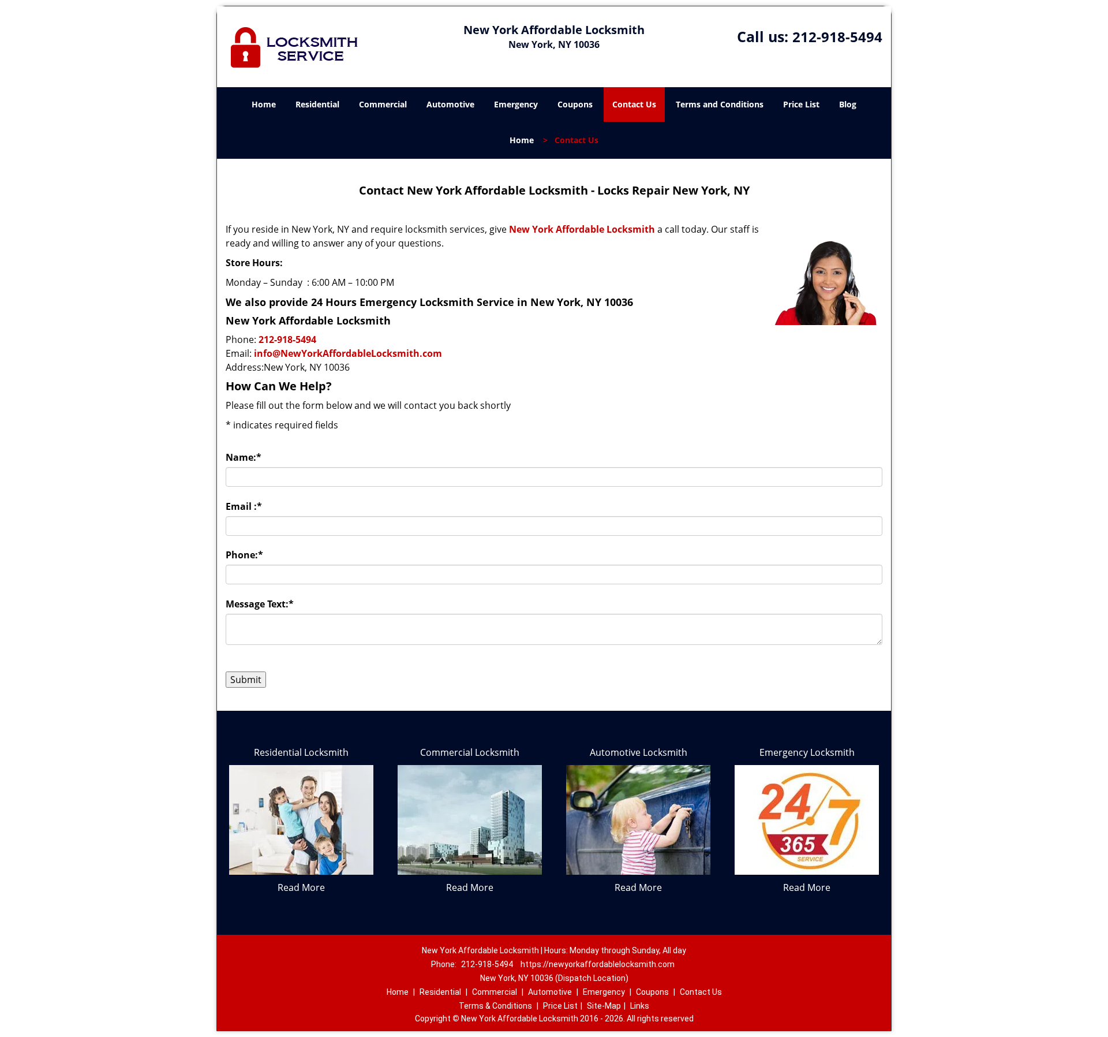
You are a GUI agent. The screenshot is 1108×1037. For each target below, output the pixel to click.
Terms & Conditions (495, 1005)
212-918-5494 (837, 36)
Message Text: (260, 604)
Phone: (244, 555)
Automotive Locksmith (638, 752)
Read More (301, 887)
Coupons (575, 104)
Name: (243, 457)
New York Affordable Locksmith (582, 229)
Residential (317, 104)
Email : (244, 506)
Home (264, 104)
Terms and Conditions (719, 104)
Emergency (516, 104)
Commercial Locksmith (469, 752)
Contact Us (634, 104)
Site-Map (604, 1005)
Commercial (383, 104)
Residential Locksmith (301, 752)
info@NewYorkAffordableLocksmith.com (348, 353)
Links (639, 1005)
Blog (847, 104)
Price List (801, 104)
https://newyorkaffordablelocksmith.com (598, 964)
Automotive (450, 104)
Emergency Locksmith (807, 752)
